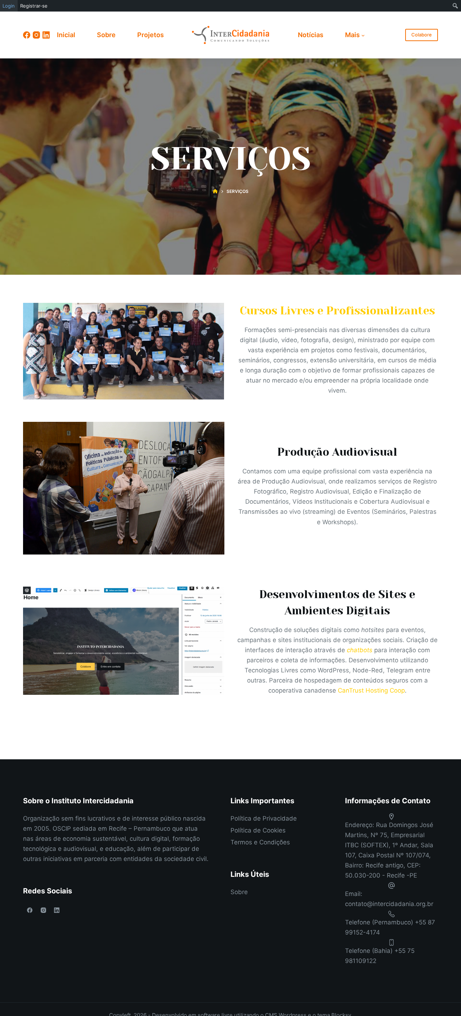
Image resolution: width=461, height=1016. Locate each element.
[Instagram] (36, 35)
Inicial (66, 35)
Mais (352, 35)
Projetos (150, 35)
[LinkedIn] (46, 35)
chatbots (359, 650)
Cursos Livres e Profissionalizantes (337, 311)
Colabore (421, 34)
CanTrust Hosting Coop (371, 690)
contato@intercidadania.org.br (389, 903)
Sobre (106, 35)
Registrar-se (34, 6)
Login (9, 6)
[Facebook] (26, 35)
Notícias (310, 35)
